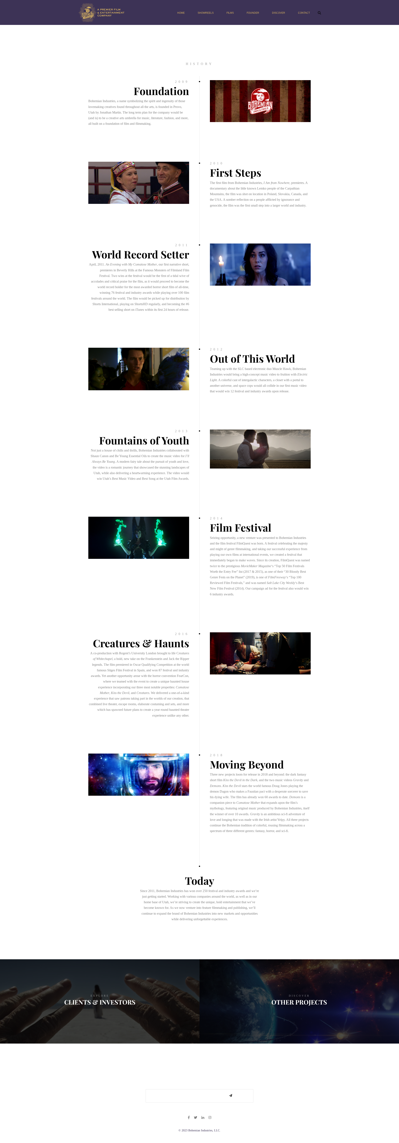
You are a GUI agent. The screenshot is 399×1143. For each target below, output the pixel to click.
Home (181, 12)
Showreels (206, 12)
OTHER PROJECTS (299, 1002)
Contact (304, 12)
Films (230, 12)
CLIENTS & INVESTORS (99, 1002)
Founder (253, 12)
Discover (278, 12)
